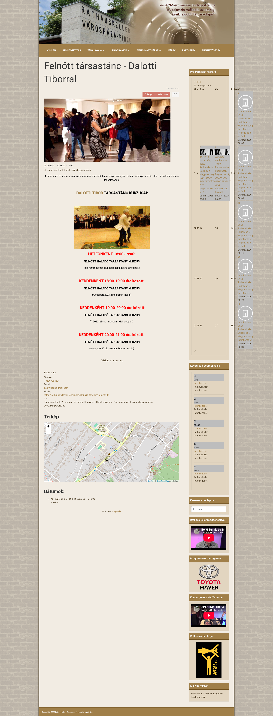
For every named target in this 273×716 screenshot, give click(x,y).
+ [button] (48, 426)
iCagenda (116, 511)
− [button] (48, 431)
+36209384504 (51, 380)
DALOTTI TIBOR (89, 193)
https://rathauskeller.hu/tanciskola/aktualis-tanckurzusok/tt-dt (76, 395)
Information (50, 372)
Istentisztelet (200, 383)
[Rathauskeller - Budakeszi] (136, 22)
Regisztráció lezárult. (157, 94)
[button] (96, 50)
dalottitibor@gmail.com (56, 387)
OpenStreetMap (163, 481)
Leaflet (150, 481)
